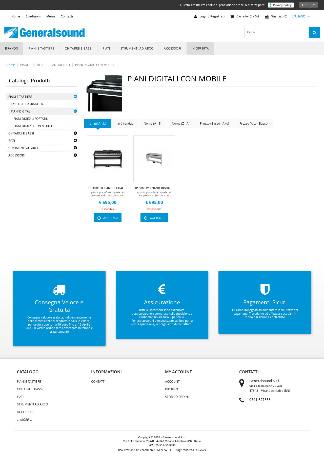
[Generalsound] (45, 32)
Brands (11, 48)
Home (10, 65)
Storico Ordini (177, 397)
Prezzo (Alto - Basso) (254, 123)
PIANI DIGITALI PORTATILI (30, 119)
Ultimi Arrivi (97, 123)
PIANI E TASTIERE (41, 48)
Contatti (67, 16)
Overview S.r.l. (164, 450)
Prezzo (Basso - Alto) (214, 123)
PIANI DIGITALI (60, 65)
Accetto (308, 5)
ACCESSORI (172, 48)
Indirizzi (171, 389)
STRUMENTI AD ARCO (137, 48)
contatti (249, 372)
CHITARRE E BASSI (78, 48)
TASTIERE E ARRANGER (27, 104)
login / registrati (212, 16)
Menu (50, 16)
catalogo (28, 372)
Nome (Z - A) (181, 123)
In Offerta (200, 48)
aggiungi (110, 218)
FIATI (106, 48)
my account (178, 372)
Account (172, 381)
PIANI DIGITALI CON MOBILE (95, 65)
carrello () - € (247, 16)
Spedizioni (33, 16)
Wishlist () (279, 16)
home (15, 16)
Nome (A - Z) (152, 123)
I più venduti (124, 123)
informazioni (106, 372)
